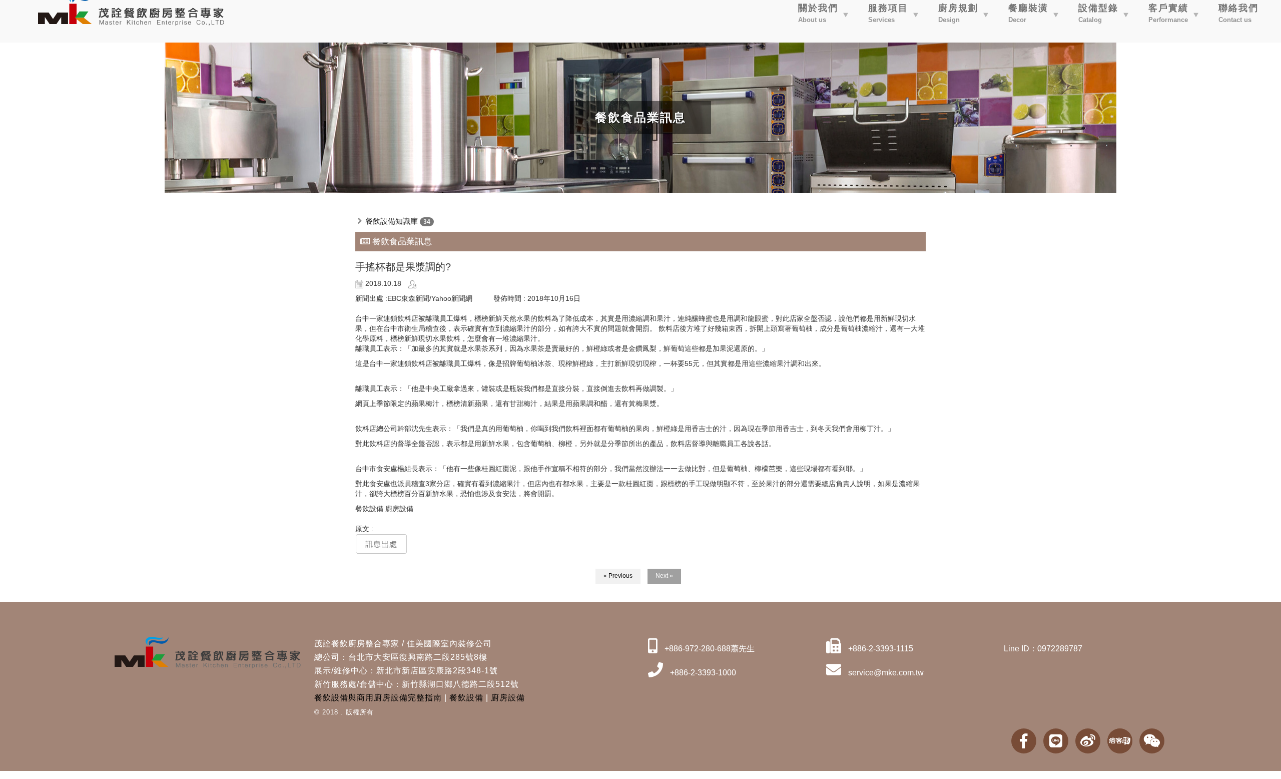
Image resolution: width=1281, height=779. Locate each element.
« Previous (617, 575)
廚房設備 (508, 697)
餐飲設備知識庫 (391, 221)
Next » (664, 575)
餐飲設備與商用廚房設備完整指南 (378, 697)
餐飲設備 (466, 697)
